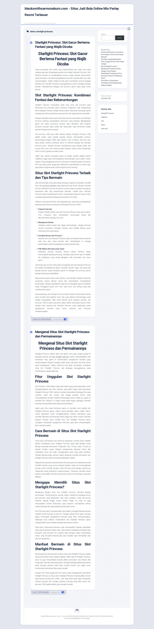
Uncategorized (57, 319)
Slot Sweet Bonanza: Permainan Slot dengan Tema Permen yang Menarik (112, 54)
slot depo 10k (106, 98)
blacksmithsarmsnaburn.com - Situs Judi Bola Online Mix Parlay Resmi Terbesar (72, 12)
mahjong (104, 117)
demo (103, 125)
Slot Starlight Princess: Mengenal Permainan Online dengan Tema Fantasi (111, 69)
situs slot (104, 128)
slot (102, 121)
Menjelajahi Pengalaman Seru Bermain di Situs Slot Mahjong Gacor (111, 76)
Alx (88, 618)
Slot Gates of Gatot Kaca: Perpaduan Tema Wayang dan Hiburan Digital (111, 83)
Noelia (49, 319)
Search (103, 34)
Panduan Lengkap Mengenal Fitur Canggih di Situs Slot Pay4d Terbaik (112, 61)
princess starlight (49, 186)
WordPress (76, 618)
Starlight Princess (107, 113)
